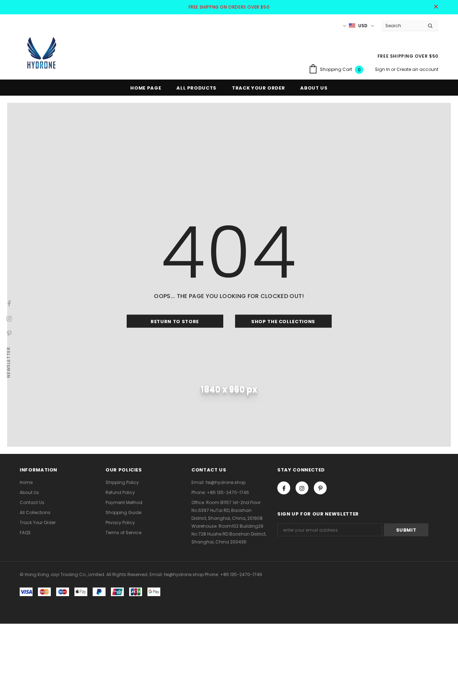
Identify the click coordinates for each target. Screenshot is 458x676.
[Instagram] (302, 487)
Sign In (383, 69)
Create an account (417, 69)
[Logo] (41, 52)
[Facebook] (283, 487)
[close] (435, 7)
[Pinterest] (320, 487)
